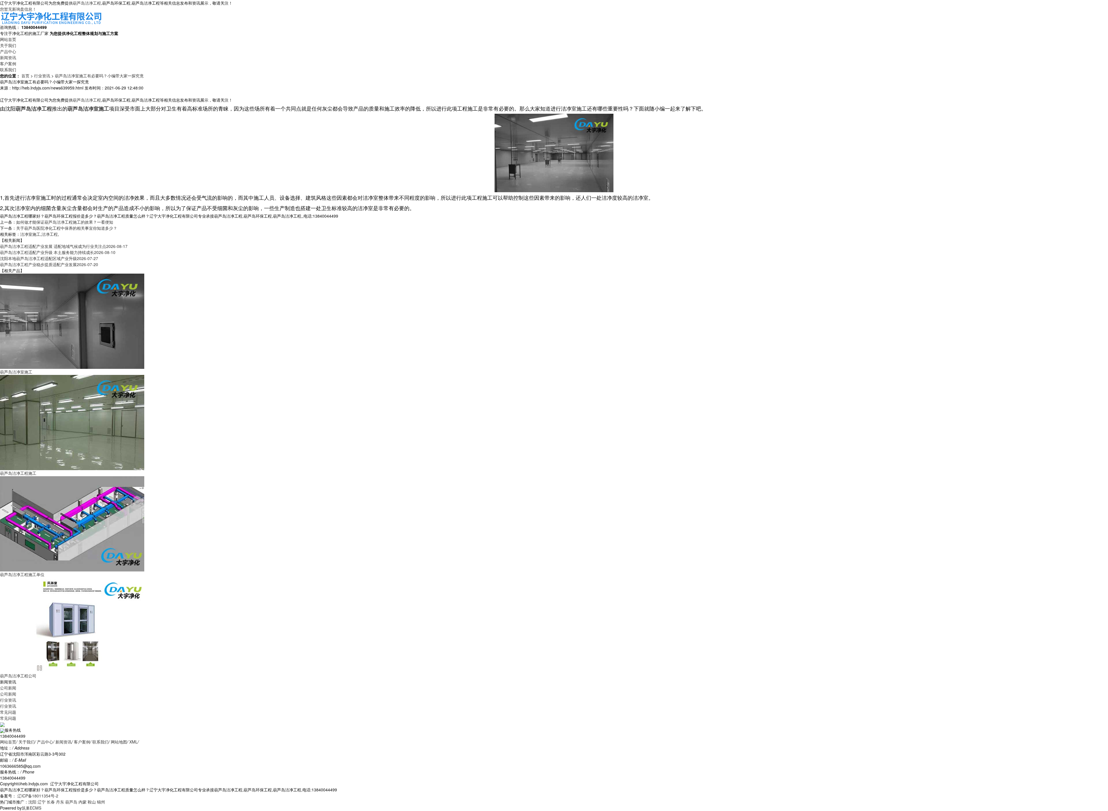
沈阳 (32, 802)
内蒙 (82, 802)
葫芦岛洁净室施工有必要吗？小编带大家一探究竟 (99, 76)
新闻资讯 (8, 57)
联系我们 (8, 69)
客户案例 (8, 63)
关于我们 (8, 45)
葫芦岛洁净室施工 (16, 372)
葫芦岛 (71, 802)
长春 (51, 802)
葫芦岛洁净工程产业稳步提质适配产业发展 (49, 264)
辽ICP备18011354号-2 (37, 796)
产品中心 (8, 51)
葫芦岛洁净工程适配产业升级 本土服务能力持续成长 (57, 252)
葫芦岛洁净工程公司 (18, 676)
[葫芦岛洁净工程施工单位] (72, 523)
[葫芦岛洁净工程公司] (72, 624)
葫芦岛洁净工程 (87, 3)
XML (133, 742)
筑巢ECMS (31, 808)
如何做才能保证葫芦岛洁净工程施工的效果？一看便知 (64, 222)
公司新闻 (8, 688)
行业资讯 (42, 76)
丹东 (60, 802)
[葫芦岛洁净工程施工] (72, 422)
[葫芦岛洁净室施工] (72, 321)
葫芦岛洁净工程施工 (18, 473)
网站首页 (8, 39)
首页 (25, 76)
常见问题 (8, 712)
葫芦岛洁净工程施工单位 (22, 574)
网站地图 (119, 742)
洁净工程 (50, 234)
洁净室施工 (30, 234)
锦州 (101, 802)
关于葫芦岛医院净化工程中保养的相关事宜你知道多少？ (66, 228)
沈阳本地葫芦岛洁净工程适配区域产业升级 (49, 258)
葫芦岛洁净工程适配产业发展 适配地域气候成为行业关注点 (64, 246)
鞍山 (92, 802)
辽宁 (42, 802)
